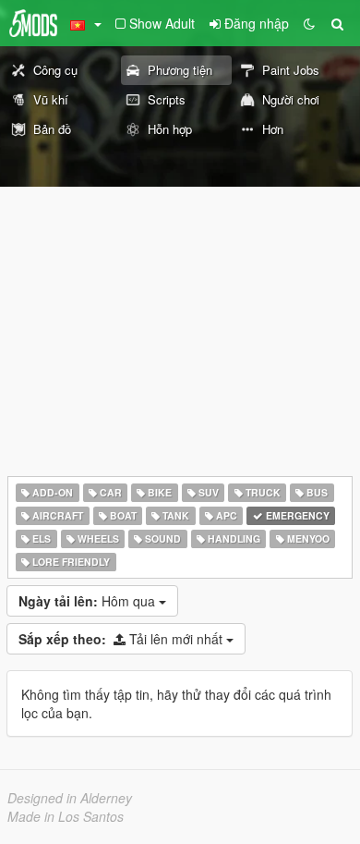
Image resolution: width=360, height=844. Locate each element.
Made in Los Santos (65, 816)
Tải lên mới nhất (122, 639)
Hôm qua (88, 601)
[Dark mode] (309, 23)
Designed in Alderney (69, 798)
